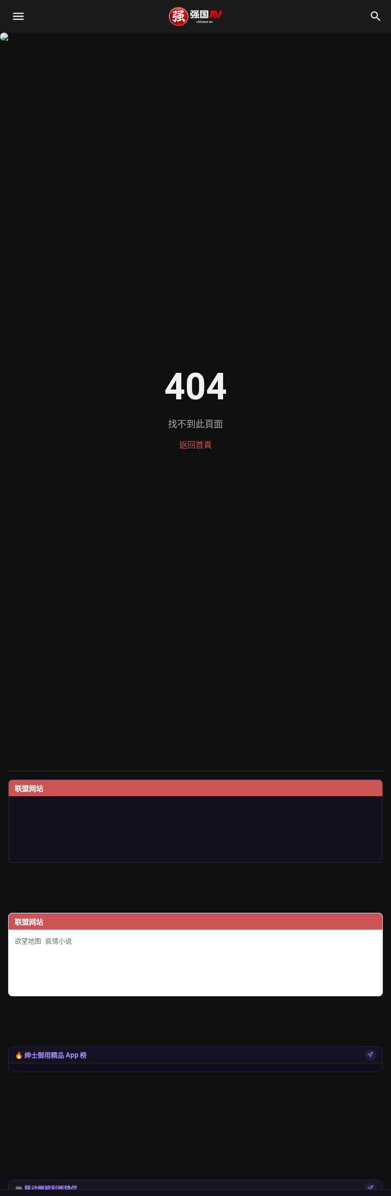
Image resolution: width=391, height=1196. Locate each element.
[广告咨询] (370, 1055)
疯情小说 (58, 941)
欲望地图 (28, 941)
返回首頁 (195, 445)
